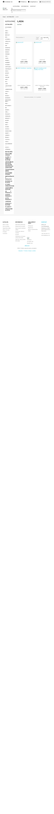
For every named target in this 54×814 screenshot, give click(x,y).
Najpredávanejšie (6, 228)
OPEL (6, 112)
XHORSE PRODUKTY (8, 195)
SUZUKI (7, 128)
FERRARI (7, 54)
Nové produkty (6, 226)
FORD (6, 58)
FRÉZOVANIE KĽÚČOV (8, 209)
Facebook (5, 233)
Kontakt (33, 6)
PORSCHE (7, 116)
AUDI (6, 30)
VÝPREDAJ (7, 149)
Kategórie (16, 6)
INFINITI (7, 73)
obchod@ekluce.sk (45, 235)
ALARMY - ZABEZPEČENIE (8, 185)
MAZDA (7, 95)
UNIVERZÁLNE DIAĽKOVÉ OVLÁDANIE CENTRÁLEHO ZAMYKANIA (8, 164)
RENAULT (7, 118)
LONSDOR (8, 201)
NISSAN (7, 109)
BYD (6, 37)
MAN (6, 93)
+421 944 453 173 (45, 233)
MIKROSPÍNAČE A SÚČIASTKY (8, 178)
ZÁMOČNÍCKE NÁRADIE (8, 188)
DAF (6, 45)
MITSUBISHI (8, 105)
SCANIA (7, 126)
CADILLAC (7, 41)
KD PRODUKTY (8, 192)
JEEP (6, 79)
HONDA (7, 60)
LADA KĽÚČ (24, 59)
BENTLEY (7, 35)
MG (6, 107)
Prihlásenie (30, 225)
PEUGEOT (7, 114)
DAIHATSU (7, 47)
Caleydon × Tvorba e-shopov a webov (27, 250)
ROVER (7, 120)
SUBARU (7, 135)
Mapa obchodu (6, 229)
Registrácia (30, 227)
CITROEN (7, 39)
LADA (6, 83)
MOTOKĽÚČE (8, 151)
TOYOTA (7, 139)
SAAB (6, 122)
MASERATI (7, 97)
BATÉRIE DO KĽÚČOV (8, 182)
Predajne (5, 231)
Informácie (24, 6)
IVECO (6, 71)
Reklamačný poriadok (20, 226)
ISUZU (6, 75)
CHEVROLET (8, 68)
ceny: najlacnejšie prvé (45, 38)
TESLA (6, 141)
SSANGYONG (8, 131)
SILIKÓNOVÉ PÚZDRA (8, 173)
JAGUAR (7, 77)
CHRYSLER (7, 66)
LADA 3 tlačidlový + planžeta (23, 85)
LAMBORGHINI (8, 89)
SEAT (6, 124)
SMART (7, 133)
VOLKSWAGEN (8, 143)
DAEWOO (7, 49)
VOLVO (7, 147)
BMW (6, 32)
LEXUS (6, 91)
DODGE (7, 52)
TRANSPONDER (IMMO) (8, 170)
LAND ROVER (8, 85)
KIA (6, 81)
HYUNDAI (7, 64)
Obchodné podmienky (20, 224)
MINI (6, 103)
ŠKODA (7, 137)
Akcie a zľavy (6, 224)
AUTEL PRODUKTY (8, 199)
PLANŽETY (8, 206)
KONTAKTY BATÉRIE (8, 204)
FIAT (6, 56)
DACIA (6, 43)
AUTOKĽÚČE (8, 24)
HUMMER (7, 62)
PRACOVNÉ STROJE (8, 154)
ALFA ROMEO (8, 27)
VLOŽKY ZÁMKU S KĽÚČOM (7, 159)
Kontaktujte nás (7, 1)
